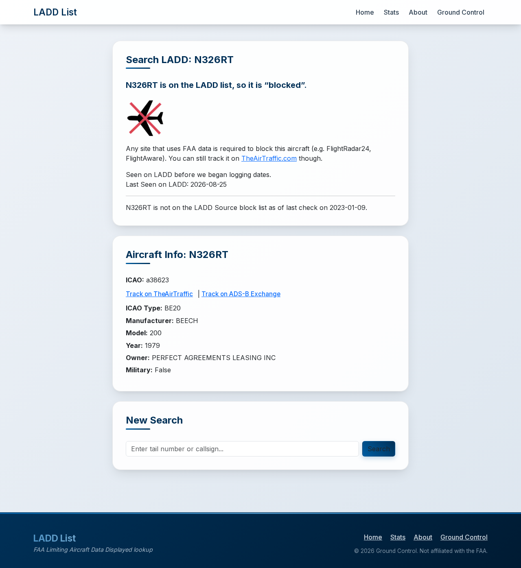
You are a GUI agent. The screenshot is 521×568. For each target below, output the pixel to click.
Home (365, 12)
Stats (391, 12)
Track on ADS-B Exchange (240, 294)
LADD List (55, 12)
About (418, 12)
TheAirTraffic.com (269, 158)
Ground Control (460, 12)
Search (379, 449)
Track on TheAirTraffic (159, 294)
